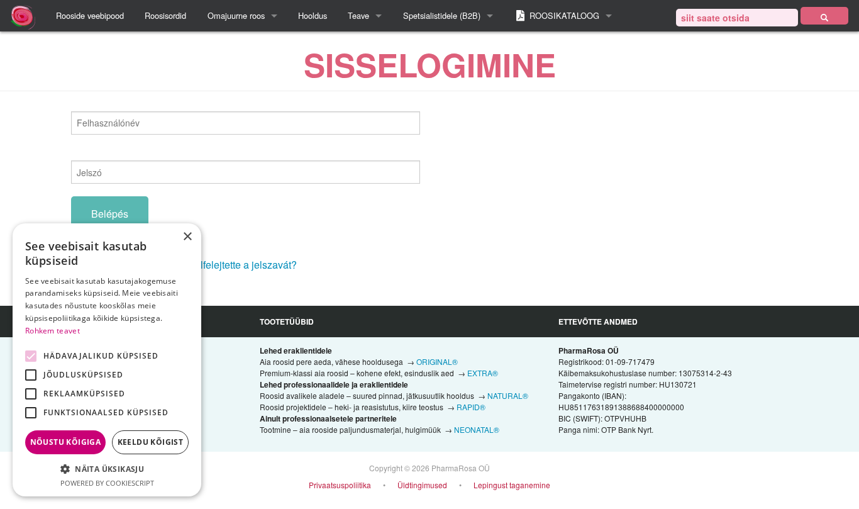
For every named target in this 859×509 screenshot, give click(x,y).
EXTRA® (482, 372)
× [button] (187, 237)
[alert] (107, 359)
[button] (107, 468)
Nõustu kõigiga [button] (65, 442)
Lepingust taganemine (512, 484)
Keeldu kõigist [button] (151, 442)
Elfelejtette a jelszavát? (245, 264)
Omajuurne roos (236, 15)
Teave (358, 15)
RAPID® (471, 406)
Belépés (109, 213)
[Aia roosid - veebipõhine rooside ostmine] (824, 16)
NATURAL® (507, 395)
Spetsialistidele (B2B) (441, 15)
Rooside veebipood (90, 15)
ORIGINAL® (437, 361)
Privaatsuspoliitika (340, 484)
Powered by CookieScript (107, 483)
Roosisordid (165, 15)
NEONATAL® (476, 429)
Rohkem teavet (52, 330)
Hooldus (312, 15)
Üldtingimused (422, 484)
